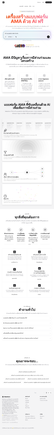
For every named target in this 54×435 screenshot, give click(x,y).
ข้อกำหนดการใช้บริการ (30, 416)
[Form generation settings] (16, 37)
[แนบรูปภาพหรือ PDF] (5, 37)
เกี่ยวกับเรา (42, 416)
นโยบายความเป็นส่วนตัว (30, 418)
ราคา (33, 6)
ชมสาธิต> (39, 279)
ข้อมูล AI (27, 405)
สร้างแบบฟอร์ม (48, 2)
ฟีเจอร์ (26, 398)
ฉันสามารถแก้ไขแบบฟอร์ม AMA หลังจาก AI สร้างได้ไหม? (18, 328)
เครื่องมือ (27, 402)
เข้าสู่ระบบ (39, 2)
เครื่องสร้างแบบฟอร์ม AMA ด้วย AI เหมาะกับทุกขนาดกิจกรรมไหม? (20, 338)
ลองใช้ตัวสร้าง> (14, 262)
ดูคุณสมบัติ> (14, 278)
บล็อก (30, 6)
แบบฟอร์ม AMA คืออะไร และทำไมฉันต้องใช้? (15, 318)
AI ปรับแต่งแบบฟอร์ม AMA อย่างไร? (12, 323)
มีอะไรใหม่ (27, 407)
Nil (16, 428)
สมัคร (43, 2)
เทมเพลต (26, 6)
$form (26, 419)
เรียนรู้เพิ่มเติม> (39, 262)
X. (33, 428)
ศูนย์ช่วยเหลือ (42, 398)
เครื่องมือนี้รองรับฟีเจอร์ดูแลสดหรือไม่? (13, 333)
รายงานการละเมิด (43, 400)
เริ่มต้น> (39, 294)
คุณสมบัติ (21, 6)
